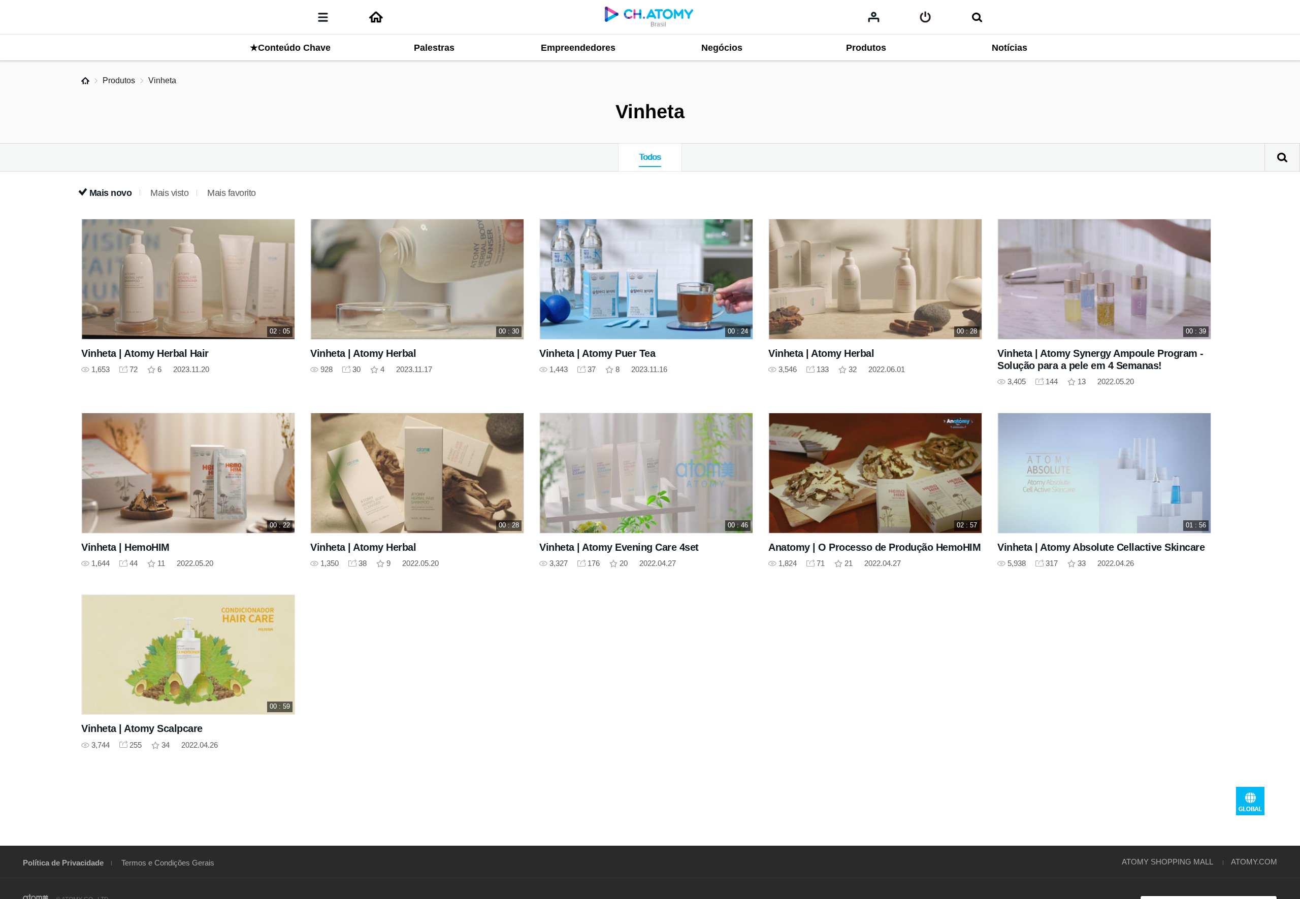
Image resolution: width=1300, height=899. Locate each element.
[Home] (375, 17)
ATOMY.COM (1254, 861)
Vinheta (162, 80)
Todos (650, 157)
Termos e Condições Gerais (167, 862)
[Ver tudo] (925, 17)
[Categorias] (323, 17)
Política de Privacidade (63, 862)
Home (85, 80)
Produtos (119, 80)
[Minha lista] (874, 16)
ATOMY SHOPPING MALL (1167, 861)
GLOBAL (1250, 801)
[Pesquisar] (976, 17)
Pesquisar (1282, 157)
